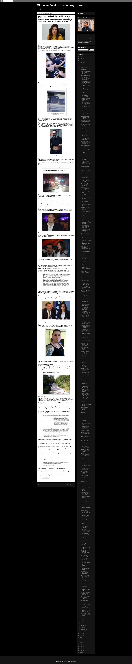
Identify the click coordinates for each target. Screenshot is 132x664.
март (82, 627)
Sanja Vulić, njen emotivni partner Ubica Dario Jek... (85, 78)
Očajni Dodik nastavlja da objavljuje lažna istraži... (85, 146)
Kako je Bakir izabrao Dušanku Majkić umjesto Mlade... (85, 468)
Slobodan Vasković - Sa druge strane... (62, 5)
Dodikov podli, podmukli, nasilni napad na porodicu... (86, 239)
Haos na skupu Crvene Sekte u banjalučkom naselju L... (86, 498)
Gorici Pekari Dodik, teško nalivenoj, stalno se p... (85, 167)
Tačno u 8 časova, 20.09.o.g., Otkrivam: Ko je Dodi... (84, 409)
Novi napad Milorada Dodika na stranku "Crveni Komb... (85, 212)
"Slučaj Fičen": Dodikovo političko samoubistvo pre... (85, 561)
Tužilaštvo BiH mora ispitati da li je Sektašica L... (85, 208)
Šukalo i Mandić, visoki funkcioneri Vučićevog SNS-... (85, 108)
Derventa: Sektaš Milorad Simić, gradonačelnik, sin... (85, 259)
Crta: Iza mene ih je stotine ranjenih (85, 139)
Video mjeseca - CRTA (85, 75)
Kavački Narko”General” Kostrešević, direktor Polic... (85, 506)
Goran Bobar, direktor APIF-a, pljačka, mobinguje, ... (85, 193)
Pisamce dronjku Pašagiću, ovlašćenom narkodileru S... (84, 483)
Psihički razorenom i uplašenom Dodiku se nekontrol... (85, 493)
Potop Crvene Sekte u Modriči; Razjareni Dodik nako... (85, 390)
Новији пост (41, 484)
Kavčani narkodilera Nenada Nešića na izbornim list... (85, 547)
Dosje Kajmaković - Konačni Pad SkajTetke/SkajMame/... (85, 217)
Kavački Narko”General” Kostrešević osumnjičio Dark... (85, 278)
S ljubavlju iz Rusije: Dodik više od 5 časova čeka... (85, 382)
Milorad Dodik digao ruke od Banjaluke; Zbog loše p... (85, 442)
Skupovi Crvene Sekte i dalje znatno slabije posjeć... (85, 589)
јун (81, 621)
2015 (81, 644)
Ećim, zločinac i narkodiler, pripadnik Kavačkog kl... (85, 568)
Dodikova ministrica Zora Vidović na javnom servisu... (85, 296)
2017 (81, 640)
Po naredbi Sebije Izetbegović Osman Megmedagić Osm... (85, 464)
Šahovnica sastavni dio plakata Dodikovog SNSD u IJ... (86, 82)
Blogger (74, 661)
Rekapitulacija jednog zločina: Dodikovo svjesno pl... (85, 154)
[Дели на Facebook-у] (46, 478)
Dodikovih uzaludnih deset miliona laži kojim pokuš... (85, 460)
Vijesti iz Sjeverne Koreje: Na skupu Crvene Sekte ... (85, 369)
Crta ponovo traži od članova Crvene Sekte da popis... (85, 386)
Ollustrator (66, 661)
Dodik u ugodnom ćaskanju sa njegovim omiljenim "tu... (85, 268)
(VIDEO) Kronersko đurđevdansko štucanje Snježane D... (85, 163)
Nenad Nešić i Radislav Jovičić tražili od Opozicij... (86, 72)
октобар (83, 67)
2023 (81, 60)
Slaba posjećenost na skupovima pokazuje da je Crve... (85, 252)
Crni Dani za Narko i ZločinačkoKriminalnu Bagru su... (85, 330)
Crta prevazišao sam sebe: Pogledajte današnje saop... (85, 304)
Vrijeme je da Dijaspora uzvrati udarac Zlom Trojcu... (86, 91)
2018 (81, 639)
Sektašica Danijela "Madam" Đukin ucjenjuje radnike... (85, 283)
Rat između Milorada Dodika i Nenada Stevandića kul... (85, 326)
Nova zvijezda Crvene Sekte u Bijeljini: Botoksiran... (85, 419)
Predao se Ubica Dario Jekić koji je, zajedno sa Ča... (86, 204)
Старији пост (70, 484)
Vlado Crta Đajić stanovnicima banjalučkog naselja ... (85, 339)
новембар (83, 65)
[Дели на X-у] (45, 478)
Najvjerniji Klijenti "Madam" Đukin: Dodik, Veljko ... (85, 308)
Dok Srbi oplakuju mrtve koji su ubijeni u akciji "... (85, 543)
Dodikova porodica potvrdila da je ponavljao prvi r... (85, 427)
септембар (83, 69)
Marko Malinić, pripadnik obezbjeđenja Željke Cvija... (85, 521)
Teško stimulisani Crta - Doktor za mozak (85, 150)
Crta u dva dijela (84, 479)
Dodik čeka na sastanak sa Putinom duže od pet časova (86, 403)
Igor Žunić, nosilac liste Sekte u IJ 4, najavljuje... (86, 291)
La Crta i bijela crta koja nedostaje (85, 201)
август (82, 617)
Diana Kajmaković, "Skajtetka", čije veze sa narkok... (86, 222)
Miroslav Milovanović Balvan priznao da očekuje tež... (85, 576)
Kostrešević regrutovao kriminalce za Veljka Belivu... (86, 423)
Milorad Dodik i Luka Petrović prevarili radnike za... (85, 117)
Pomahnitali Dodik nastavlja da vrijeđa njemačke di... (85, 602)
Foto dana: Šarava (85, 430)
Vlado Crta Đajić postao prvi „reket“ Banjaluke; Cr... (85, 300)
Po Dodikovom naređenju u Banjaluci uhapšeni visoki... (85, 112)
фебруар (83, 629)
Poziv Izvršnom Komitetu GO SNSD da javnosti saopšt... (85, 610)
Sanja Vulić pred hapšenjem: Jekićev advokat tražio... (85, 142)
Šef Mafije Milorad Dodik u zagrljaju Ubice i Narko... (85, 176)
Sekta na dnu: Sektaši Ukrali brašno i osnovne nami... (85, 125)
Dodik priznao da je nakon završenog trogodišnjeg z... (85, 130)
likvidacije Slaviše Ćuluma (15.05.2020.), (62, 84)
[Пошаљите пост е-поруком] (40, 477)
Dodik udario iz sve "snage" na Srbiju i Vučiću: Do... (85, 103)
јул (81, 619)
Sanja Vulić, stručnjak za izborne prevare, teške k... (85, 121)
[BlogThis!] (44, 478)
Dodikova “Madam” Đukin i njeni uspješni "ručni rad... (85, 357)
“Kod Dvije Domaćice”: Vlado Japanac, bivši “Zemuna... (86, 334)
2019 (81, 637)
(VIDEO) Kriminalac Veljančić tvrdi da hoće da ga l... (85, 180)
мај (82, 623)
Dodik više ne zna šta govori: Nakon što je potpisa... (85, 197)
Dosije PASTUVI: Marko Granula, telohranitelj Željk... (85, 557)
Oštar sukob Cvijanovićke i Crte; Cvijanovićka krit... (85, 530)
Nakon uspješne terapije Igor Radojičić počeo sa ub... (85, 248)
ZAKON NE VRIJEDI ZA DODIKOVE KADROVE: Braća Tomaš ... (85, 317)
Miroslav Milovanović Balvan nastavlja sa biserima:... (85, 433)
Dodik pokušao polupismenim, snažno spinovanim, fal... (85, 414)
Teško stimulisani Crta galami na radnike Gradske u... (85, 361)
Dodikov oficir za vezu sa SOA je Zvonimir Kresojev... (85, 378)
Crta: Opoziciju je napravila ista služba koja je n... (85, 287)
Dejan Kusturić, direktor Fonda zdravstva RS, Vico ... (85, 134)
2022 (81, 62)
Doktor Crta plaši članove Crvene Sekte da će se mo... (86, 446)
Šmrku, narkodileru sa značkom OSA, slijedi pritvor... (85, 365)
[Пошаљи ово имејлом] (42, 478)
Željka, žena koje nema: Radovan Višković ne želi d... (85, 476)
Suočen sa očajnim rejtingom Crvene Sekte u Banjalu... (85, 516)
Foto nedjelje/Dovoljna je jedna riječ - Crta (85, 502)
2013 (81, 648)
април (82, 625)
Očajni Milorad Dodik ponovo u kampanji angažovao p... (85, 243)
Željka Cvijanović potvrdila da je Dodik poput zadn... (85, 158)
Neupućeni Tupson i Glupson (85, 564)
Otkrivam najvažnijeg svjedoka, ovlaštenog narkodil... (85, 488)
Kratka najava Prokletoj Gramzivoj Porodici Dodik (86, 172)
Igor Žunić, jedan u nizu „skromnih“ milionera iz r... (85, 184)
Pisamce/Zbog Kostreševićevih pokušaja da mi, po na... (85, 512)
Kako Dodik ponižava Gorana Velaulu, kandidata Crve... (85, 593)
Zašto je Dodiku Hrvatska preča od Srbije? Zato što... (85, 312)
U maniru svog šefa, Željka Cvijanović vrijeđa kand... (85, 226)
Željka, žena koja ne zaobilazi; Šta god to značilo (85, 348)
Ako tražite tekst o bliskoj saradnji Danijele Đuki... (84, 572)
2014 (81, 646)
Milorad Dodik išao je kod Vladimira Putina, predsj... (85, 95)
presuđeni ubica (46, 159)
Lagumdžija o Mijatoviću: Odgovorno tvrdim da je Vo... (85, 552)
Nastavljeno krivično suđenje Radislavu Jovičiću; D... (85, 581)
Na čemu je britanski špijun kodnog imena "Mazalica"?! (86, 352)
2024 (81, 58)
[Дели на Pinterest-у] (48, 478)
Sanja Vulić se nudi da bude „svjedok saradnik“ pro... (85, 606)
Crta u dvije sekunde (85, 255)
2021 (81, 633)
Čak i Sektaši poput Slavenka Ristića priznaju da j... (85, 235)
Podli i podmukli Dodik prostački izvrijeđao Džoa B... (85, 614)
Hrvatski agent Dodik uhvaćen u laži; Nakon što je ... (85, 99)
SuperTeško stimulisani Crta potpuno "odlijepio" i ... (86, 87)
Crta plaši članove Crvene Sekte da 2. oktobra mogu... (85, 322)
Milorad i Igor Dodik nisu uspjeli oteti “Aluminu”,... (85, 450)
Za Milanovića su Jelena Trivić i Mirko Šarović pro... (85, 534)
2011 (81, 652)
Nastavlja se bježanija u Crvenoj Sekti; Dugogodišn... (85, 526)
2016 (81, 642)
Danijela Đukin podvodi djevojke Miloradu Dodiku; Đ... (86, 585)
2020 (81, 635)
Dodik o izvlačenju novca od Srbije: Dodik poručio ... (85, 394)
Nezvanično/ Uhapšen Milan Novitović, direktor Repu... (85, 230)
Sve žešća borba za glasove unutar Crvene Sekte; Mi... (85, 472)
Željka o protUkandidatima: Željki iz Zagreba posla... (85, 455)
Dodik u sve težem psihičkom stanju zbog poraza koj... (85, 373)
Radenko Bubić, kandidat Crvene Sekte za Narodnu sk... (85, 273)
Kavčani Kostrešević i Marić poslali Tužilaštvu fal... (85, 597)
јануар (82, 631)
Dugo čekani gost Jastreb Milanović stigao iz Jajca (85, 539)
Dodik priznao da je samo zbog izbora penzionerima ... (85, 344)
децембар (83, 63)
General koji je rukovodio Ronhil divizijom (85, 263)
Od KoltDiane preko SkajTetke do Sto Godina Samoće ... (85, 188)
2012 (81, 650)
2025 (81, 56)
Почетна (56, 484)
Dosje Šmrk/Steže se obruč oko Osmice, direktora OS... (85, 399)
